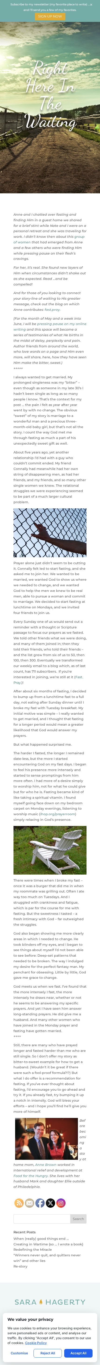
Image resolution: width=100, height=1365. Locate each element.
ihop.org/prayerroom (57, 814)
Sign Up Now (50, 16)
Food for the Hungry (30, 1176)
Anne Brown (46, 1165)
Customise (19, 1353)
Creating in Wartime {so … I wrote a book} (48, 1244)
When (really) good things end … (41, 1239)
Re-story (20, 1266)
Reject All (47, 1353)
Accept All (78, 1353)
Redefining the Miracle (32, 1250)
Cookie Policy (36, 1343)
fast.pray (52, 310)
